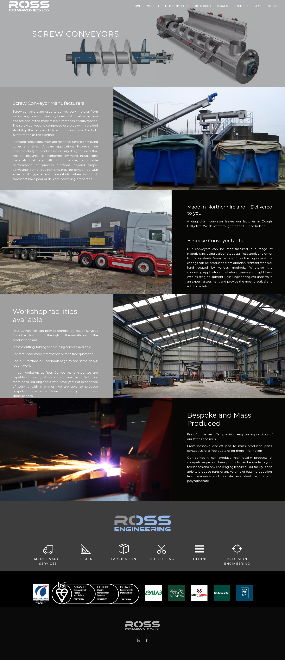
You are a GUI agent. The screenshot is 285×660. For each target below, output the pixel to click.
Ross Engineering (176, 6)
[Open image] (159, 593)
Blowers (223, 6)
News (258, 6)
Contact (273, 6)
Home (137, 6)
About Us (153, 6)
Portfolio (241, 6)
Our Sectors (202, 6)
